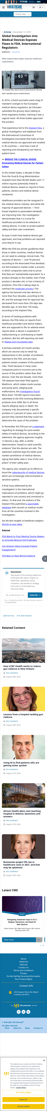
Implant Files (35, 127)
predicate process (24, 288)
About (23, 958)
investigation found (30, 391)
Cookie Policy (21, 1088)
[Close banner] (44, 3)
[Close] (44, 1060)
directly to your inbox (12, 524)
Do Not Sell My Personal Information (23, 976)
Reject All (23, 1099)
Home (7, 1028)
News (27, 1028)
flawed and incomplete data (19, 341)
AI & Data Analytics (24, 615)
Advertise (23, 961)
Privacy (23, 973)
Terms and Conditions (23, 970)
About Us (17, 1028)
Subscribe (34, 595)
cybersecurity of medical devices (28, 472)
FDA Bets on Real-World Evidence (18, 555)
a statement (38, 426)
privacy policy (11, 602)
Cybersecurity (8, 615)
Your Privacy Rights (23, 979)
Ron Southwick (12, 673)
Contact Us (24, 967)
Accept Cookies (23, 1106)
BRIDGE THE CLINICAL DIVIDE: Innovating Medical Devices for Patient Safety (22, 163)
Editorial (23, 964)
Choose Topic (21, 14)
